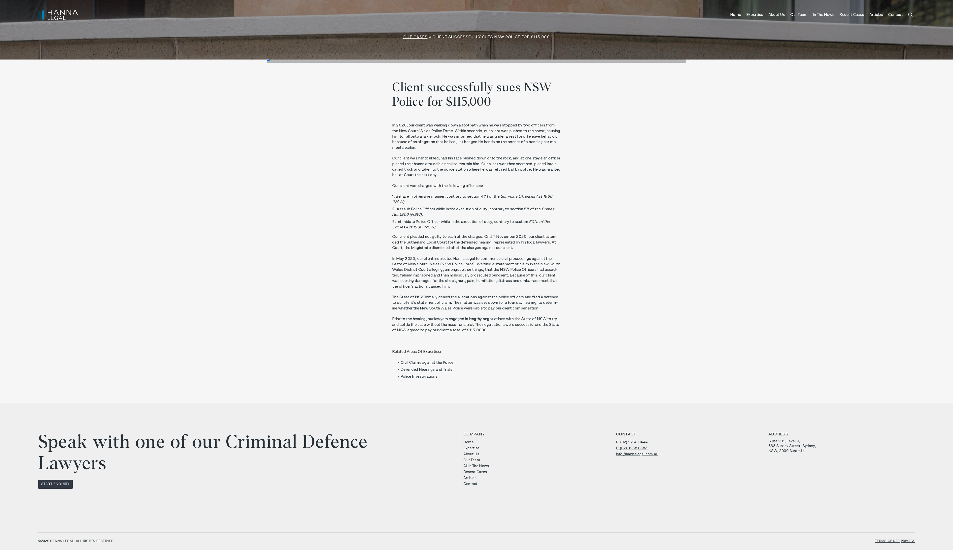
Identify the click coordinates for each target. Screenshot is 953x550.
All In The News (476, 466)
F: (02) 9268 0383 (631, 448)
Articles (876, 15)
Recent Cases (851, 15)
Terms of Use (887, 541)
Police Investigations (419, 376)
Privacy (908, 541)
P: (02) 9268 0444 (632, 442)
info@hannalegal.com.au (637, 454)
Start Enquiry (55, 484)
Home (735, 15)
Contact (895, 15)
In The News (823, 15)
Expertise (754, 15)
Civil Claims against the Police (427, 363)
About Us (776, 15)
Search (910, 14)
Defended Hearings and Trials (426, 369)
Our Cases (415, 37)
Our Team (799, 15)
